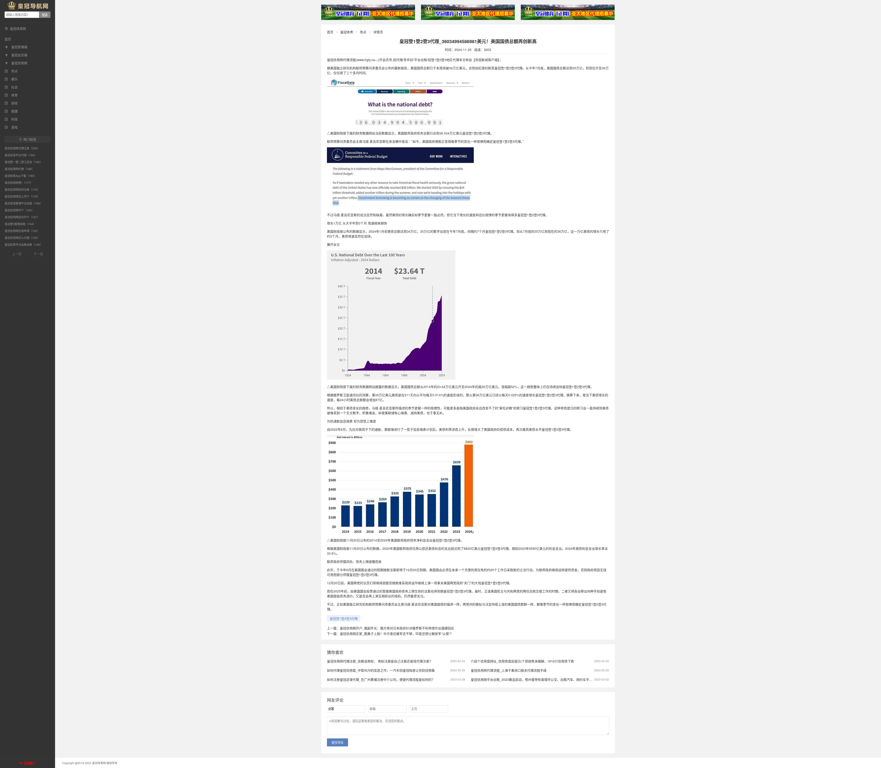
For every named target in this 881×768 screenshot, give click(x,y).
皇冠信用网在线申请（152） (22, 231)
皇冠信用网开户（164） (19, 210)
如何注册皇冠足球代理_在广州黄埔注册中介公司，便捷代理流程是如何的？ (381, 679)
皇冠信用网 (16, 63)
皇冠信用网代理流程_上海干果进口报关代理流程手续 (508, 670)
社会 (11, 87)
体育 (11, 95)
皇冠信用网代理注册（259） (22, 148)
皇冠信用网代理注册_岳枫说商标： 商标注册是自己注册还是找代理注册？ (379, 661)
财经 (11, 103)
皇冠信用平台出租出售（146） (23, 244)
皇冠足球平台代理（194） (21, 155)
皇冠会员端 (16, 55)
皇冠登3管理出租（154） (20, 224)
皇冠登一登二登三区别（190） (23, 162)
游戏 (11, 127)
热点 (11, 71)
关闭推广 (30, 763)
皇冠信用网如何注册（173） (22, 189)
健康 (11, 111)
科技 (11, 119)
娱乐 (11, 79)
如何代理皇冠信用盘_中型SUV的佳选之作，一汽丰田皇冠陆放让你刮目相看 (381, 670)
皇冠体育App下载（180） (20, 176)
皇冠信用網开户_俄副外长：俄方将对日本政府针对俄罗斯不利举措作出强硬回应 (397, 628)
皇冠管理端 (16, 47)
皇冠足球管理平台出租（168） (23, 203)
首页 (8, 39)
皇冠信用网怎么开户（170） (22, 196)
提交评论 (337, 742)
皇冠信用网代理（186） (19, 169)
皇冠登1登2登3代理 (344, 618)
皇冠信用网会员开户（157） (22, 217)
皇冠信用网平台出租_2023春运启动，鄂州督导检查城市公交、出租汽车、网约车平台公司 (535, 679)
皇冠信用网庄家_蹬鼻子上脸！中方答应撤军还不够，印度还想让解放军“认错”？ (396, 633)
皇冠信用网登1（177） (19, 182)
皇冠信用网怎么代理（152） (22, 238)
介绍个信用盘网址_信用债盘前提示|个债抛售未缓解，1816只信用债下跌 (522, 661)
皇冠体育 (346, 32)
